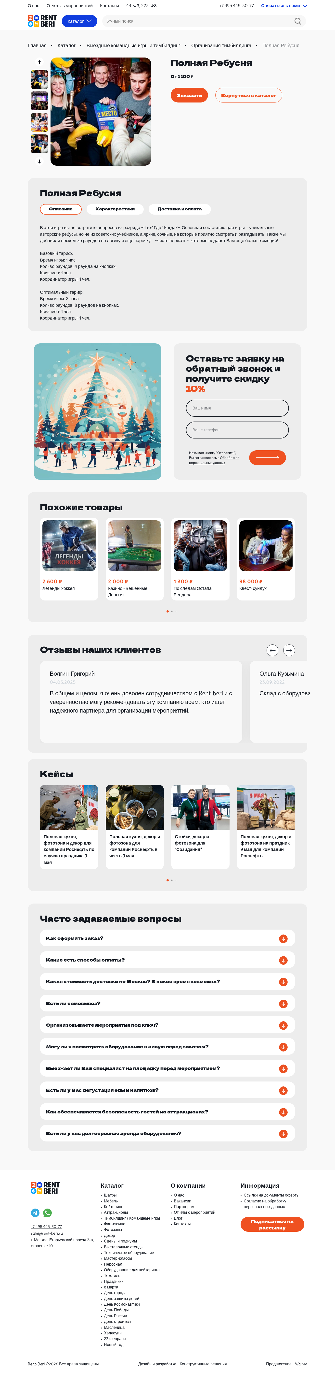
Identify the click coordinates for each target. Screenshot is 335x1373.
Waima (301, 1363)
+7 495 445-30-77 (236, 5)
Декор (109, 1235)
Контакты (109, 5)
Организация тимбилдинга (221, 45)
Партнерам (184, 1206)
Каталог (67, 45)
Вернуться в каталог (248, 95)
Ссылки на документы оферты (271, 1195)
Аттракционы (116, 1212)
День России (115, 1315)
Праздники (114, 1281)
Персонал (113, 1264)
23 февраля (115, 1338)
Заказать (189, 95)
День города (115, 1292)
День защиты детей (121, 1298)
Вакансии (182, 1200)
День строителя (118, 1321)
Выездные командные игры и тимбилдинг (133, 45)
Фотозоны (113, 1229)
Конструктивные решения (203, 1363)
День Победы (116, 1309)
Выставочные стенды (123, 1246)
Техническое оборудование (129, 1252)
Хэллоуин (113, 1332)
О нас (33, 5)
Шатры (110, 1195)
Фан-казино (114, 1223)
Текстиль (112, 1275)
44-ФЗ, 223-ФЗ (141, 5)
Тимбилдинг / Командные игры (132, 1218)
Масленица (114, 1327)
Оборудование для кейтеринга (132, 1269)
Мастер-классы (118, 1258)
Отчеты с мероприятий (70, 5)
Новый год (113, 1344)
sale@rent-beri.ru (47, 1233)
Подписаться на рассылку (272, 1224)
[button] (39, 62)
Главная (37, 45)
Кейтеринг (113, 1206)
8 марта (111, 1287)
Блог (178, 1218)
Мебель (111, 1200)
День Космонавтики (122, 1304)
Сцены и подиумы (120, 1241)
